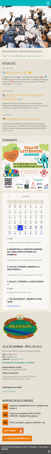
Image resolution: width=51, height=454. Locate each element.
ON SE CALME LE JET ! (17, 72)
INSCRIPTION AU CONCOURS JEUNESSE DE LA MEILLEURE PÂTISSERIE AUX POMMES (24, 252)
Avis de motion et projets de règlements (22, 51)
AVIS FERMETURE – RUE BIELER (22, 119)
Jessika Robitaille (9, 391)
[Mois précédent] (8, 196)
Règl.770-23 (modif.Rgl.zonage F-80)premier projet (21, 56)
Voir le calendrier (13, 306)
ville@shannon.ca (16, 359)
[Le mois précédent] (42, 196)
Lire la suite (17, 84)
